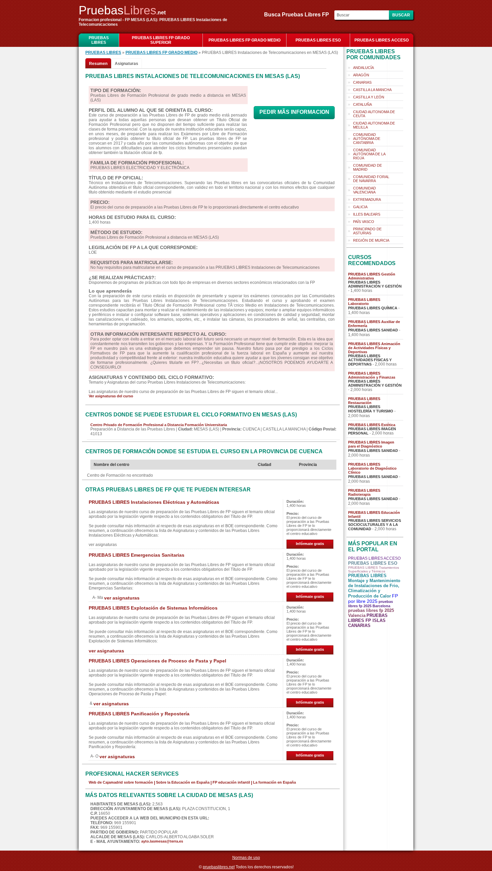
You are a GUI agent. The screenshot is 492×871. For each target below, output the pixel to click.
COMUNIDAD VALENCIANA (364, 190)
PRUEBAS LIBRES (99, 40)
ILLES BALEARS (366, 214)
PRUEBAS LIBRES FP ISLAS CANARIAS (368, 620)
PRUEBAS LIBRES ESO (318, 40)
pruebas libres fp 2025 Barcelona (370, 604)
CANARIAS (362, 82)
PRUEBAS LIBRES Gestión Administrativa (371, 276)
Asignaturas (126, 63)
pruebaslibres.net (219, 867)
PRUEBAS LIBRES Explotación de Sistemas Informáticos (153, 608)
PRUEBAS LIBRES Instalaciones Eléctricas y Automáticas (154, 502)
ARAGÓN (361, 75)
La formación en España (274, 782)
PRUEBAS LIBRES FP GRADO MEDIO (244, 40)
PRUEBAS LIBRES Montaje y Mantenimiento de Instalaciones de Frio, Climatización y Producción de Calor (374, 586)
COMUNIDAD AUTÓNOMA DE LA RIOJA (369, 154)
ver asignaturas (122, 598)
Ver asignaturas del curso (111, 396)
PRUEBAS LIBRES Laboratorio (364, 302)
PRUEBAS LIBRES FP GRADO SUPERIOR (161, 40)
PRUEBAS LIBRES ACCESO (381, 40)
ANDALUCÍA (363, 68)
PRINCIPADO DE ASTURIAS (367, 231)
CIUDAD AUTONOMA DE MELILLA (374, 125)
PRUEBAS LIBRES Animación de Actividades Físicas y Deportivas (374, 348)
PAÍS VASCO (363, 222)
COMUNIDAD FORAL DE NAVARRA (371, 179)
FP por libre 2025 (373, 598)
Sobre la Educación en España (183, 782)
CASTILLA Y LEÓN (368, 97)
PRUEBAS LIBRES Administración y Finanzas (371, 375)
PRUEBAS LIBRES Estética (371, 425)
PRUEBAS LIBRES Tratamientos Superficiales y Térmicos (373, 569)
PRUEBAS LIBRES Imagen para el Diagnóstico (371, 444)
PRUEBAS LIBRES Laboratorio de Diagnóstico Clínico (372, 468)
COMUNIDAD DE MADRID (367, 167)
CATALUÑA (362, 104)
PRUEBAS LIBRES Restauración (364, 401)
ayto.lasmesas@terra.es (162, 841)
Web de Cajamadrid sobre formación (121, 782)
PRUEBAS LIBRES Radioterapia (364, 492)
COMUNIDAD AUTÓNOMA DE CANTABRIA (366, 139)
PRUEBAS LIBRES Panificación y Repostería (139, 713)
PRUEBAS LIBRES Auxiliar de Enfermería (374, 324)
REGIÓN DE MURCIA (371, 240)
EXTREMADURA (367, 199)
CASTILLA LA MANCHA (372, 90)
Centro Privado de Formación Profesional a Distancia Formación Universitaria (158, 425)
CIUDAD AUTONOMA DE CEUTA (374, 114)
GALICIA (360, 207)
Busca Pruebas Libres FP (298, 14)
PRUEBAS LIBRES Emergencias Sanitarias (136, 555)
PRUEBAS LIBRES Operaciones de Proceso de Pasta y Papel (157, 660)
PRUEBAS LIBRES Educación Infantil (374, 514)
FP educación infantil (231, 782)
